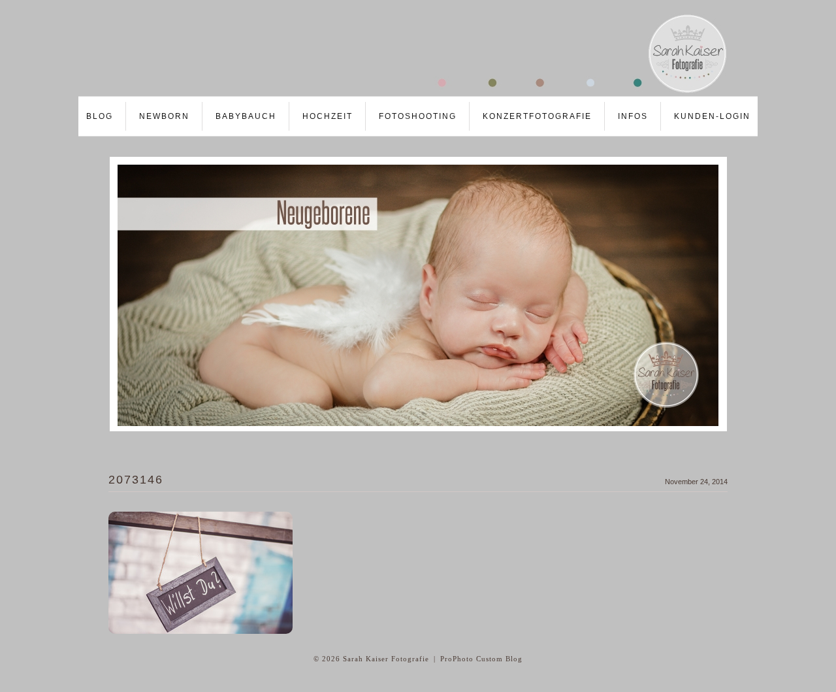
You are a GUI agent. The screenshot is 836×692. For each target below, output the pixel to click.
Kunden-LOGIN (712, 116)
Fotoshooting (418, 116)
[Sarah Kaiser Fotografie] (405, 92)
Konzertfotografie (537, 116)
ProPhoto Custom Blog (481, 659)
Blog (99, 116)
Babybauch (246, 116)
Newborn (164, 116)
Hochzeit (327, 116)
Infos (633, 116)
